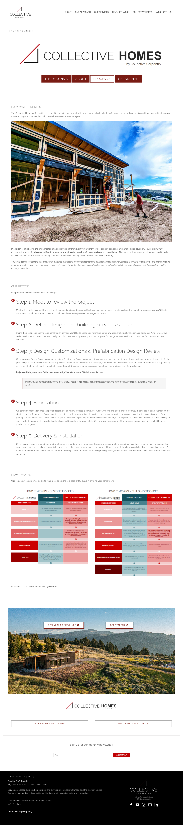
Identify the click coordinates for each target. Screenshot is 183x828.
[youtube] (137, 804)
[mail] (150, 804)
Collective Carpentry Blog (20, 811)
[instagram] (143, 804)
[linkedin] (156, 804)
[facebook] (131, 804)
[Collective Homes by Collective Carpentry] (91, 39)
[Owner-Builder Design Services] (49, 489)
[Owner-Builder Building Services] (133, 489)
